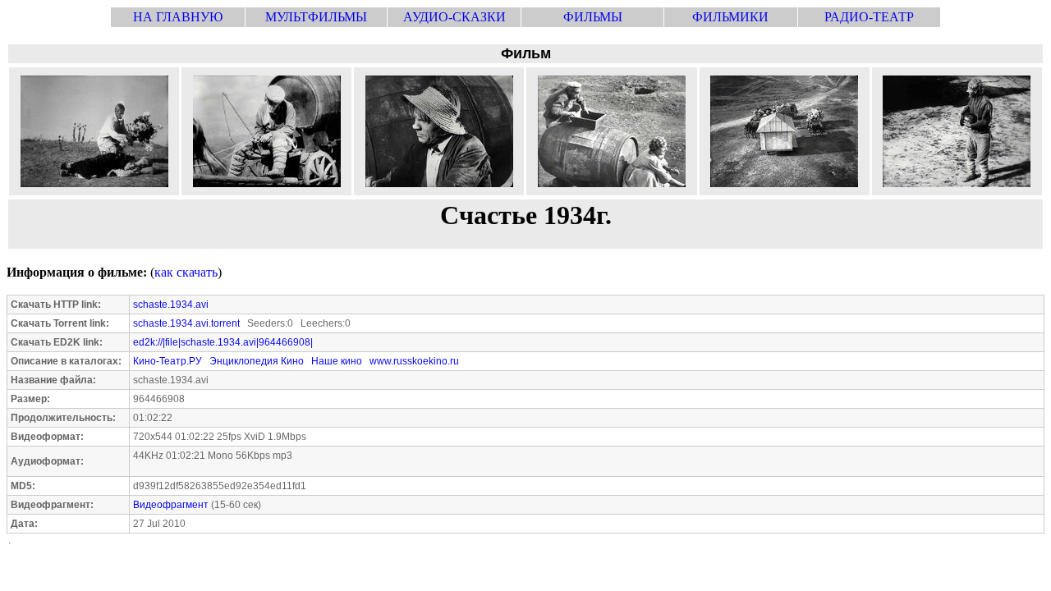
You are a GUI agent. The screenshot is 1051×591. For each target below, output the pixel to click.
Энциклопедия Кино (256, 361)
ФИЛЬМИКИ (730, 17)
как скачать (186, 272)
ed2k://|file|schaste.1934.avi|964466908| (223, 342)
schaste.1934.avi (171, 304)
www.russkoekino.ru (414, 361)
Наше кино (336, 361)
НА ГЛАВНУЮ (178, 17)
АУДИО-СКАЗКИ (454, 17)
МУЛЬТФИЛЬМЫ (316, 17)
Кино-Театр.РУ (167, 361)
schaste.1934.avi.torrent (186, 323)
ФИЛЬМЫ (592, 17)
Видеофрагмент (171, 505)
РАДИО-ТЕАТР (869, 17)
